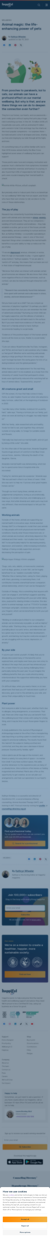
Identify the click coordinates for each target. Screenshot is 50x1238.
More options (25, 1232)
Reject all (25, 1226)
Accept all (25, 1219)
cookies (11, 1195)
